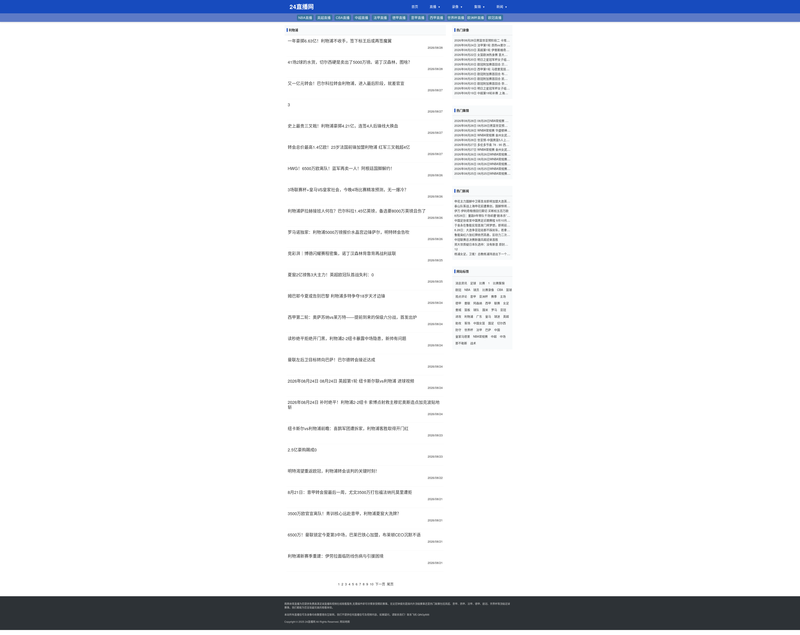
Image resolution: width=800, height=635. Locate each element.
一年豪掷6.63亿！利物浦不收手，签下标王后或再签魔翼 (340, 41)
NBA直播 (305, 17)
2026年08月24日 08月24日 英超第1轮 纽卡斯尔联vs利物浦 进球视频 (351, 381)
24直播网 (310, 621)
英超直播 (324, 17)
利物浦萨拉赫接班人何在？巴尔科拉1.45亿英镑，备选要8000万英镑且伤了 (357, 211)
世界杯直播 (456, 17)
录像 (455, 6)
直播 (433, 6)
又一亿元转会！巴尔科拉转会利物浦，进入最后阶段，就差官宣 (346, 83)
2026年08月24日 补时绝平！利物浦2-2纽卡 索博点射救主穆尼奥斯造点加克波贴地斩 (364, 404)
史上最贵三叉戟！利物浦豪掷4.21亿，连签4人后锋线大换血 (343, 126)
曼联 (467, 303)
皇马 (488, 316)
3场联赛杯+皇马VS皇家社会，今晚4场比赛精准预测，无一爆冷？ (348, 190)
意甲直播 (417, 17)
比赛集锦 (499, 283)
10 (372, 584)
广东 (479, 316)
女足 (506, 303)
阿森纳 (477, 303)
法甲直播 (380, 17)
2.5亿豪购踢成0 (302, 450)
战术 (473, 343)
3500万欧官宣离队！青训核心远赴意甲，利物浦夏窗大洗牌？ (344, 513)
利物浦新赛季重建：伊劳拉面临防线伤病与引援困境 (336, 556)
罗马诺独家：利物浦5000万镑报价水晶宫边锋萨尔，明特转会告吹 (348, 232)
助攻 (458, 323)
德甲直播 (399, 17)
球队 (476, 310)
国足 (491, 323)
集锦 (477, 6)
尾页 (390, 584)
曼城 (458, 310)
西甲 (488, 303)
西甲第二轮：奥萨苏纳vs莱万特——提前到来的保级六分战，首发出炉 (352, 317)
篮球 (509, 290)
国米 (485, 310)
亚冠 (503, 310)
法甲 (479, 330)
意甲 (473, 296)
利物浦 (468, 316)
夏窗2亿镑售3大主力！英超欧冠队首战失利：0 (331, 275)
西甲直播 (436, 17)
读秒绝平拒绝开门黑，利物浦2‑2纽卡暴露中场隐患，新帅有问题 (347, 338)
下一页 (380, 584)
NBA (467, 290)
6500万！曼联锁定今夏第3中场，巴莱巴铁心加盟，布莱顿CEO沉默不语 (354, 535)
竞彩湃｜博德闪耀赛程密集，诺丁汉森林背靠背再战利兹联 (342, 253)
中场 (503, 336)
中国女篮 (479, 323)
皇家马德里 (462, 336)
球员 (476, 290)
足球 (473, 283)
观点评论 (461, 296)
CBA (500, 290)
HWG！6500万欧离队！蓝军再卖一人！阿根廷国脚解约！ (341, 168)
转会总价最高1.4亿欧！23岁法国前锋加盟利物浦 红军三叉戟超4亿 (349, 147)
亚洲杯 (483, 296)
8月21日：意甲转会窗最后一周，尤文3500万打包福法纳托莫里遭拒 (350, 492)
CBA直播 (343, 17)
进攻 (458, 316)
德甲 (458, 303)
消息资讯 (461, 283)
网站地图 (345, 621)
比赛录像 (488, 290)
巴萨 (488, 330)
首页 (414, 6)
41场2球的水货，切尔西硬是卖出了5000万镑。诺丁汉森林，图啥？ (350, 62)
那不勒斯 (461, 343)
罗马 (494, 310)
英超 (506, 316)
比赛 (482, 283)
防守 (458, 330)
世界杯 (468, 330)
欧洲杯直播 (475, 17)
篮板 (467, 310)
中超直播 (361, 17)
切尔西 (501, 323)
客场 (467, 323)
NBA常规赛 (480, 336)
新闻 (499, 6)
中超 (494, 336)
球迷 (497, 316)
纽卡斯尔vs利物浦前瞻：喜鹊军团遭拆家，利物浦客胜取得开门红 (348, 428)
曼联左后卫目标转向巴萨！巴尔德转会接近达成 (331, 360)
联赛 (497, 303)
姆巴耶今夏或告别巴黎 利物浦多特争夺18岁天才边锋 (336, 296)
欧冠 (458, 290)
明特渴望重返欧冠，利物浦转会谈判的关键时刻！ (333, 471)
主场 (503, 296)
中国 (497, 330)
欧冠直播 (494, 17)
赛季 (494, 296)
